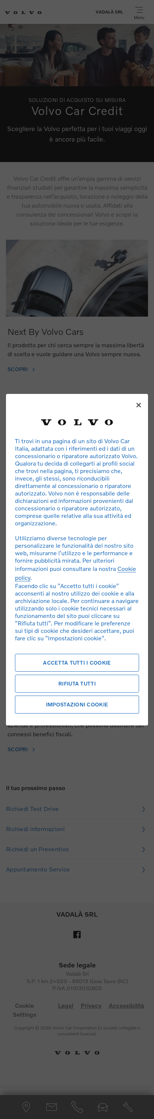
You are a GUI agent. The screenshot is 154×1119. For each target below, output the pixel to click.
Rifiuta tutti (77, 683)
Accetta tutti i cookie (77, 662)
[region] (77, 559)
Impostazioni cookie (77, 704)
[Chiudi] (138, 405)
